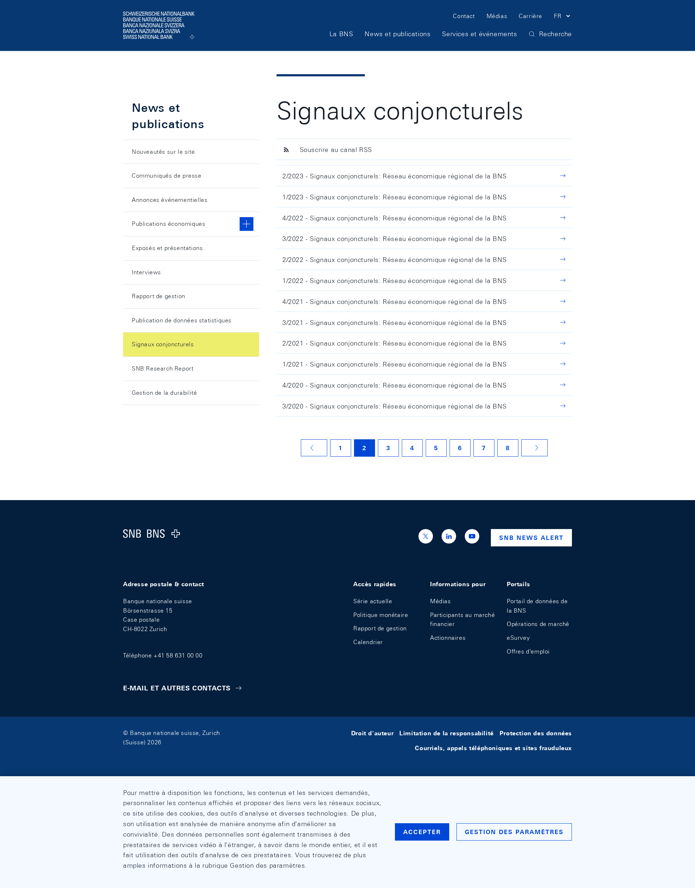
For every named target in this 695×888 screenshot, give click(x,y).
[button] (563, 17)
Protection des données (536, 733)
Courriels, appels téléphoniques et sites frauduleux (493, 748)
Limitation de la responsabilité (446, 733)
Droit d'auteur (372, 733)
